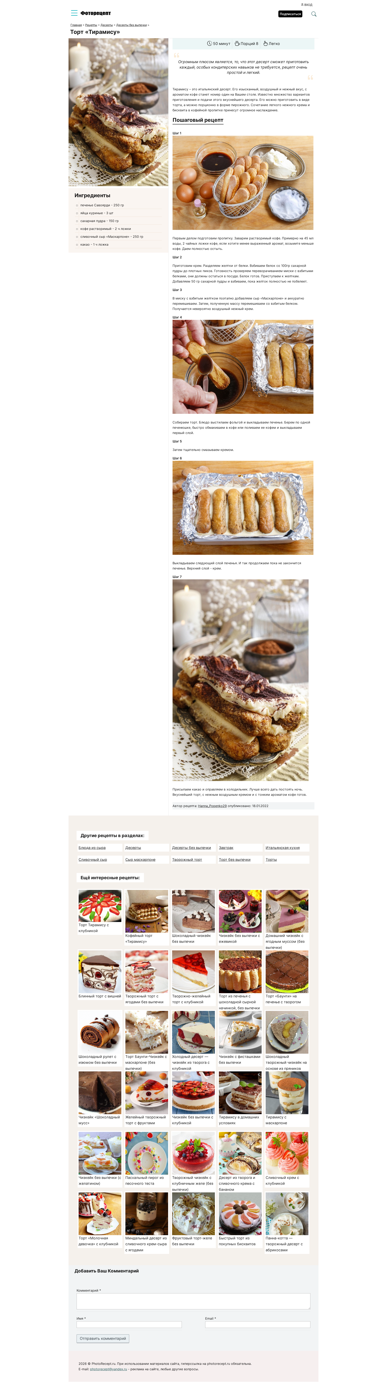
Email (210, 1318)
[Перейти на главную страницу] (96, 14)
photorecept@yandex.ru (108, 1369)
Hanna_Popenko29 (212, 806)
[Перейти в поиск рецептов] (313, 14)
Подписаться (290, 14)
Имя (81, 1318)
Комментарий (89, 1290)
